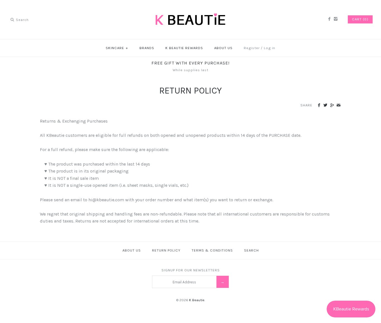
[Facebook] (329, 19)
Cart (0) (360, 19)
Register (252, 48)
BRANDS (146, 48)
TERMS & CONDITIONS (212, 250)
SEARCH (251, 250)
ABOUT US (223, 48)
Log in (269, 48)
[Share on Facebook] (319, 105)
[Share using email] (338, 105)
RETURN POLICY (166, 250)
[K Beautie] (190, 9)
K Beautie (196, 300)
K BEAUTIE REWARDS (184, 48)
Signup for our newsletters (190, 270)
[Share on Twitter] (325, 105)
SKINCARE (117, 48)
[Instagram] (335, 19)
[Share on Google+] (331, 105)
